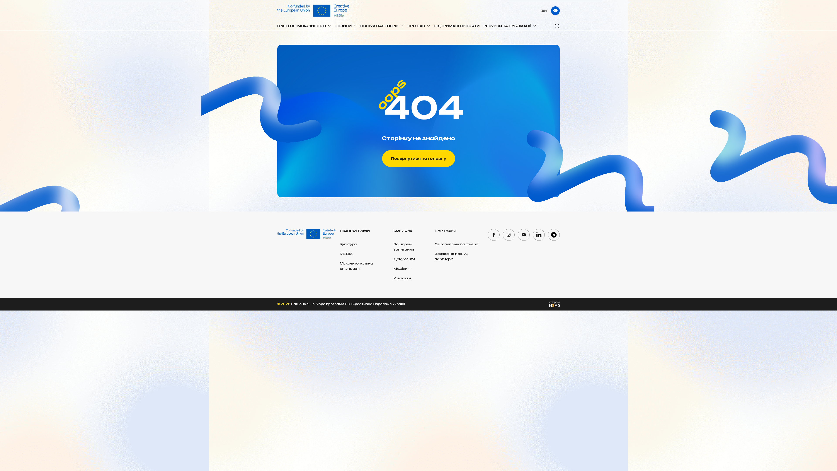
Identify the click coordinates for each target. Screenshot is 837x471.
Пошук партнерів (379, 26)
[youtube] (524, 235)
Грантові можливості (301, 26)
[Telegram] (554, 235)
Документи (404, 259)
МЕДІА (346, 254)
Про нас (416, 26)
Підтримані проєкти (457, 26)
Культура (348, 244)
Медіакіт (401, 268)
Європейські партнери (456, 244)
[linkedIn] (539, 235)
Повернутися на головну (418, 158)
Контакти (402, 278)
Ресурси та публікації (507, 26)
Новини (343, 26)
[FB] (494, 235)
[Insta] (509, 235)
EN (544, 10)
